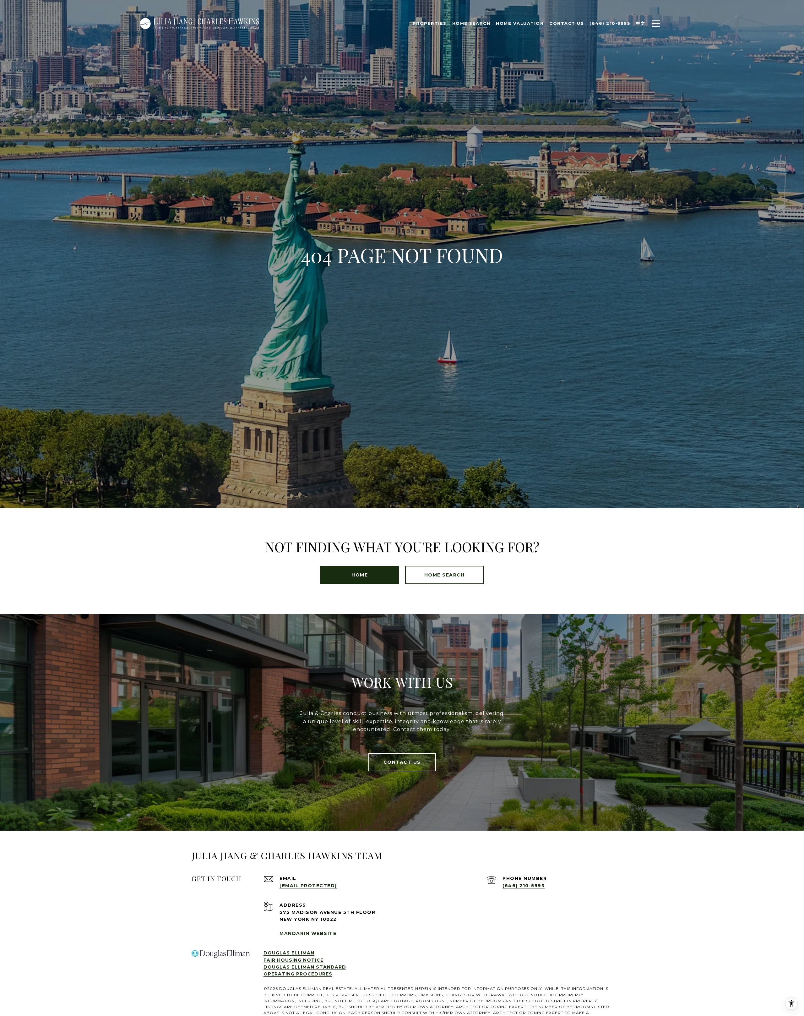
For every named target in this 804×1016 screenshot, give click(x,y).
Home (359, 575)
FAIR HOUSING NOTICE (293, 960)
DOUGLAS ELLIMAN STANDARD (304, 967)
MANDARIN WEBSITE (308, 933)
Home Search (471, 23)
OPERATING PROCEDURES (297, 974)
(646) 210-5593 (524, 885)
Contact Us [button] (402, 762)
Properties (430, 23)
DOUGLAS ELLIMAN (288, 953)
